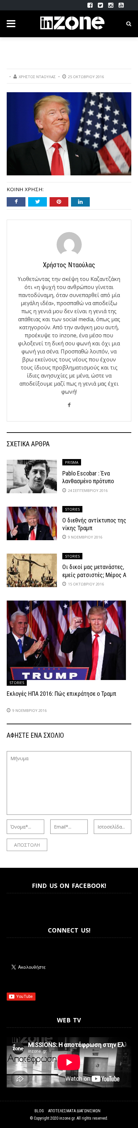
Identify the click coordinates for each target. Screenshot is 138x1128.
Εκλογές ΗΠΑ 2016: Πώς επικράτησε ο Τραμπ (61, 693)
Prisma (71, 462)
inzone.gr (67, 1118)
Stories (72, 509)
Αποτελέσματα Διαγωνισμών (74, 1111)
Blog (39, 1111)
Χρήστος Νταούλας (37, 76)
